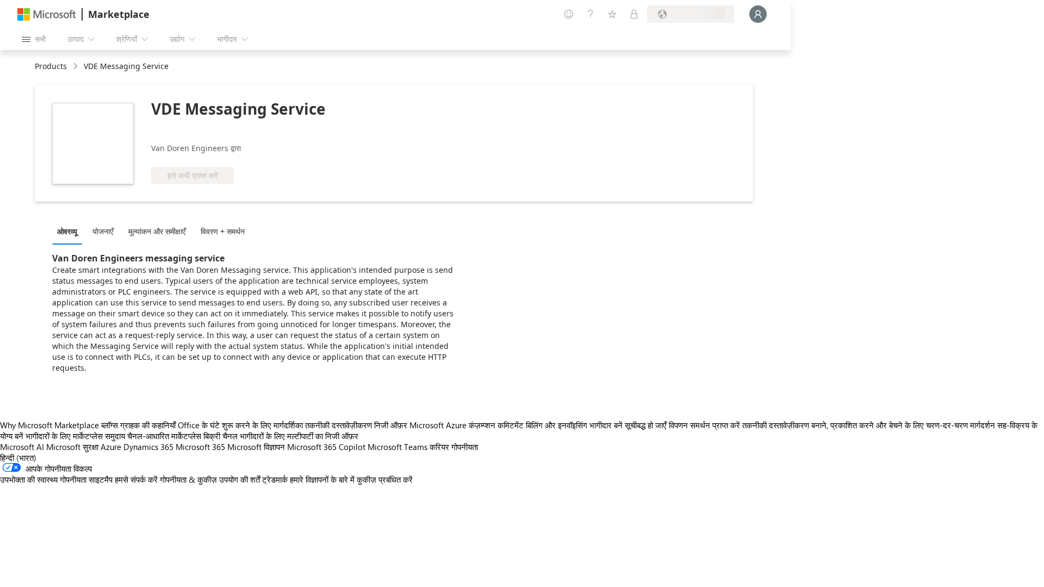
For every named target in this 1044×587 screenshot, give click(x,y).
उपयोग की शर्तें (239, 479)
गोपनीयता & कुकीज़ (188, 479)
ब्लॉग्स (109, 425)
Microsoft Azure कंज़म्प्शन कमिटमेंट (467, 425)
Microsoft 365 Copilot (326, 446)
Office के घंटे (199, 425)
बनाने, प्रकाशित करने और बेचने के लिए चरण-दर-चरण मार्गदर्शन (903, 425)
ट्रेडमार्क (275, 479)
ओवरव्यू (67, 231)
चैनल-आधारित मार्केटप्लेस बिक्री (173, 435)
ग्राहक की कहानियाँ (148, 425)
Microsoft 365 (200, 446)
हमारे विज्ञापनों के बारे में (322, 479)
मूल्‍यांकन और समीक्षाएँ (156, 231)
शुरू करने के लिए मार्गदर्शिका (262, 425)
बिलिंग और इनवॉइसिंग (556, 425)
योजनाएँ (102, 231)
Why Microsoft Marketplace (49, 425)
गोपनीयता (464, 446)
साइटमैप (101, 479)
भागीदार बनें (606, 425)
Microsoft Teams (397, 446)
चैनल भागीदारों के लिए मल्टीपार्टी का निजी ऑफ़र (290, 435)
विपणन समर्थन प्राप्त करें (704, 425)
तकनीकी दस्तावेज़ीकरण (338, 425)
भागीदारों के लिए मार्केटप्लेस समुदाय (75, 435)
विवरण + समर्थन (223, 231)
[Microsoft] (46, 14)
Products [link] (51, 66)
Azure (111, 446)
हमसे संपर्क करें (136, 479)
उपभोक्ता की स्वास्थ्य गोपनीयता (43, 479)
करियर (439, 446)
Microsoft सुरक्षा (72, 446)
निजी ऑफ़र (390, 425)
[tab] (70, 231)
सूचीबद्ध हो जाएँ (646, 425)
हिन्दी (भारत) (18, 457)
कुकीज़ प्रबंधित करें (385, 479)
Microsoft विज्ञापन (256, 446)
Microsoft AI (22, 446)
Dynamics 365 (148, 446)
